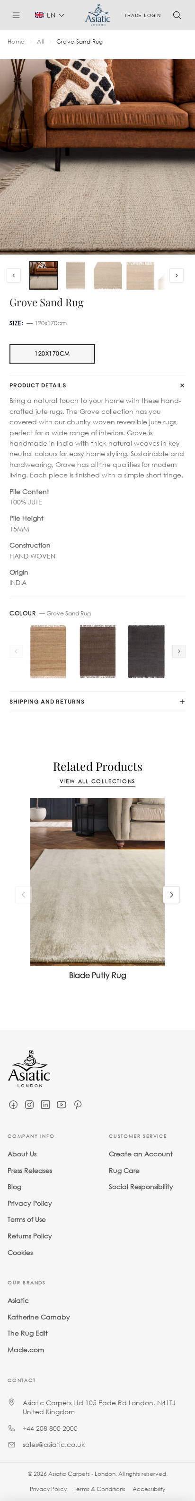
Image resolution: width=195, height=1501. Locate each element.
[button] (50, 15)
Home (16, 42)
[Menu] (19, 15)
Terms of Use (27, 1219)
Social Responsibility (141, 1186)
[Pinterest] (77, 1104)
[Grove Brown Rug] (97, 651)
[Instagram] (29, 1104)
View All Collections (97, 781)
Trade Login (142, 15)
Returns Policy (30, 1235)
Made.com (26, 1349)
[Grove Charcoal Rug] (146, 651)
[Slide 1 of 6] (43, 275)
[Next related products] (171, 894)
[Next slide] (176, 275)
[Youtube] (61, 1104)
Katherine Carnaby (39, 1316)
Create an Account (141, 1153)
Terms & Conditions (99, 1489)
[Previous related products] (23, 894)
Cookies (20, 1251)
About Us (22, 1153)
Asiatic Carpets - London (81, 1474)
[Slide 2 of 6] (76, 275)
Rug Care (124, 1169)
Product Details (37, 385)
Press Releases (30, 1169)
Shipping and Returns (47, 701)
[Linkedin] (45, 1104)
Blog (14, 1186)
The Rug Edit (28, 1332)
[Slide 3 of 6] (108, 275)
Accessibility (149, 1489)
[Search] (177, 15)
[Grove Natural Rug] (48, 651)
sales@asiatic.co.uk (54, 1444)
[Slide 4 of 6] (140, 275)
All (40, 42)
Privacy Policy (30, 1202)
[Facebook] (13, 1104)
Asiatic (18, 1300)
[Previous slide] (13, 275)
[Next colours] (179, 651)
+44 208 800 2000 (50, 1427)
